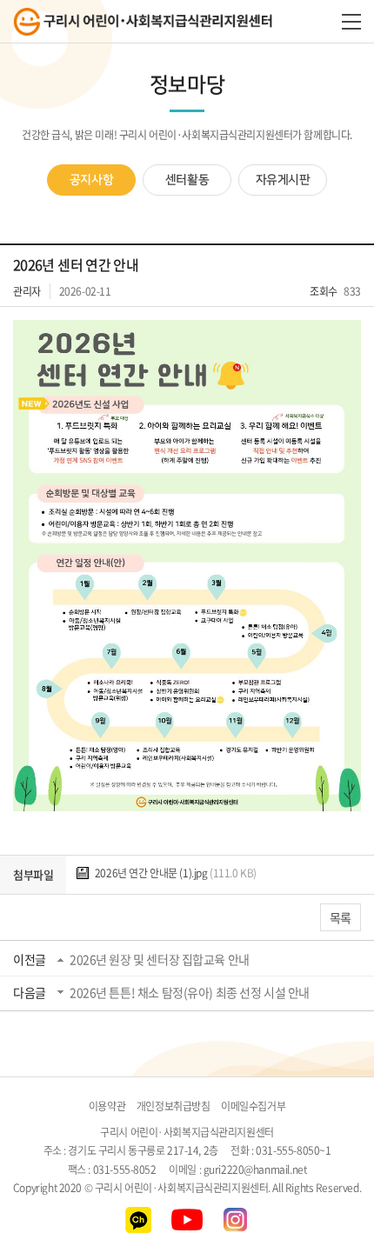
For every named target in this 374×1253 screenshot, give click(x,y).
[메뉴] (351, 21)
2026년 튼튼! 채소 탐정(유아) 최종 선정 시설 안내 (190, 992)
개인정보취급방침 (173, 1106)
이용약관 (107, 1106)
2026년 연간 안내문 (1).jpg (174, 873)
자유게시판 (283, 180)
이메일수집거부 (253, 1106)
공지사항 (91, 180)
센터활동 (187, 180)
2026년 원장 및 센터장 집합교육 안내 (160, 959)
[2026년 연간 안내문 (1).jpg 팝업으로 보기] (187, 330)
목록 (340, 917)
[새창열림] (139, 1215)
